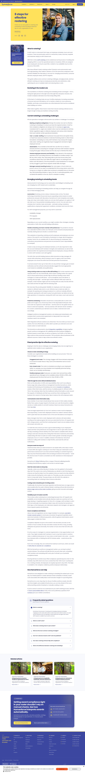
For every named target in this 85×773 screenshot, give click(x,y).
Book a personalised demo (41, 723)
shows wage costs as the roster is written (39, 489)
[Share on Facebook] (19, 36)
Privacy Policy (16, 760)
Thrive (37, 461)
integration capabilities (55, 329)
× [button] (83, 766)
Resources (39, 4)
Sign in (74, 4)
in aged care (65, 127)
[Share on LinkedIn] (22, 36)
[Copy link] (25, 36)
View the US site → (19, 1)
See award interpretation (21, 723)
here (34, 407)
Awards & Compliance (63, 387)
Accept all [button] (61, 769)
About (47, 4)
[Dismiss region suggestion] (83, 1)
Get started (80, 4)
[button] (28, 771)
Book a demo (17, 62)
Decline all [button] (74, 769)
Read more (13, 770)
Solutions (32, 4)
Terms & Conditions (8, 760)
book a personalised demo (36, 590)
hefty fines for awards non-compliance (40, 546)
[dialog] (42, 769)
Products (24, 4)
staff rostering (41, 60)
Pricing (53, 4)
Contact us (30, 592)
